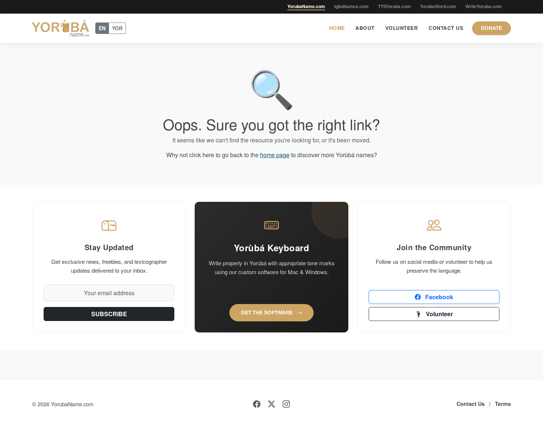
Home (337, 27)
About (365, 27)
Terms (503, 403)
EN (102, 28)
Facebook (438, 297)
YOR (117, 28)
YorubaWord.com (438, 6)
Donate (491, 27)
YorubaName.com (306, 6)
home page (275, 155)
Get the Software (267, 312)
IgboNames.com (351, 6)
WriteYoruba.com (483, 6)
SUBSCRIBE (109, 314)
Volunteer (401, 27)
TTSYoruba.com (394, 6)
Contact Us (445, 27)
